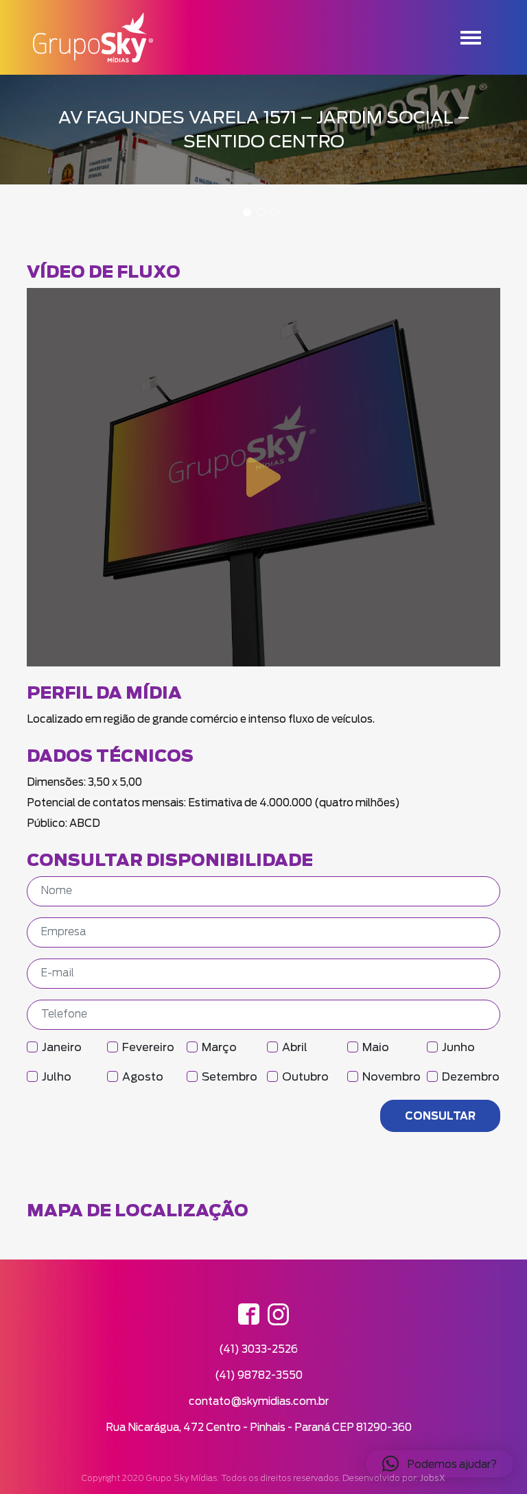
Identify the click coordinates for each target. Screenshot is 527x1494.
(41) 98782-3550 (259, 1375)
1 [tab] (247, 212)
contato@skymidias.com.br (259, 1401)
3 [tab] (274, 212)
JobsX (432, 1478)
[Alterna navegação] (470, 37)
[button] (439, 1464)
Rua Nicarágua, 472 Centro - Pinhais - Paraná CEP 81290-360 (259, 1427)
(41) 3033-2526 (258, 1349)
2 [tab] (261, 212)
